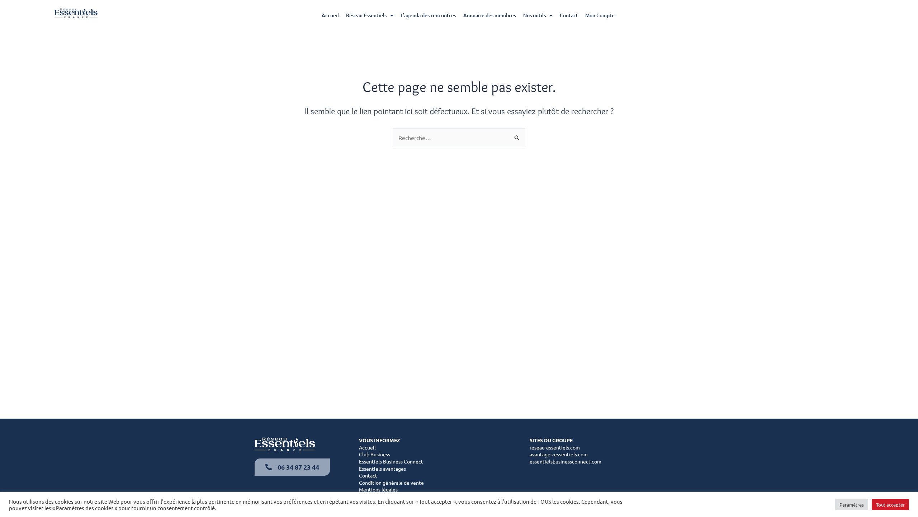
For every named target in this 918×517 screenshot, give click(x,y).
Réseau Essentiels (366, 15)
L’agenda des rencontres (428, 15)
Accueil (330, 15)
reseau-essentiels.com (555, 447)
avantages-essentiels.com (559, 454)
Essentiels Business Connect (391, 461)
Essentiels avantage (381, 468)
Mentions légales (378, 489)
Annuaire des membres (489, 15)
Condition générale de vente (391, 482)
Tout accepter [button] (890, 505)
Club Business (374, 454)
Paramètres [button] (851, 505)
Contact (569, 15)
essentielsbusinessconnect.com (565, 461)
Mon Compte (600, 15)
